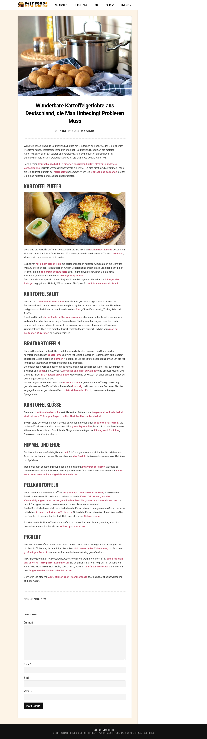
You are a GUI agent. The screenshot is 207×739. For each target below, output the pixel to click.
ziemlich (58, 358)
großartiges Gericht (35, 552)
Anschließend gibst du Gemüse (80, 370)
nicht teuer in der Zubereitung (91, 548)
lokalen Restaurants (100, 249)
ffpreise (62, 130)
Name (27, 664)
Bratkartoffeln (71, 382)
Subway (110, 5)
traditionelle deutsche (47, 412)
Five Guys (126, 5)
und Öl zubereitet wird (97, 566)
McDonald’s (61, 5)
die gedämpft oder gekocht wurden (83, 492)
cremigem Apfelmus (71, 275)
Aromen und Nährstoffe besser (54, 512)
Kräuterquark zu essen (73, 526)
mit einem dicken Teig (48, 263)
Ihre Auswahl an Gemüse (55, 374)
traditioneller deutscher (50, 301)
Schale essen (92, 516)
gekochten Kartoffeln (106, 422)
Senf (78, 309)
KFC (96, 5)
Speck (42, 370)
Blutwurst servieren (93, 466)
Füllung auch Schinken (106, 430)
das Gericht (79, 456)
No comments (87, 130)
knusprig (77, 386)
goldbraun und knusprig (53, 271)
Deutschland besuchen (104, 172)
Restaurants (54, 354)
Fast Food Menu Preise (103, 730)
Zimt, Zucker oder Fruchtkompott (67, 576)
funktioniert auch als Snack (103, 283)
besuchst (118, 253)
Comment (29, 622)
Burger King (81, 5)
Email (27, 677)
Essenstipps (40, 599)
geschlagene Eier (82, 426)
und (66, 452)
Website (28, 691)
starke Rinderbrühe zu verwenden (62, 317)
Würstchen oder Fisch (78, 390)
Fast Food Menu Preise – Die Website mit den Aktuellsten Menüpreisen (33, 5)
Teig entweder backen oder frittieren (50, 570)
